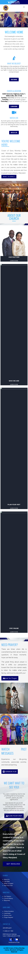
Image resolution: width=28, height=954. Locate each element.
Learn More (14, 384)
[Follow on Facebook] (11, 939)
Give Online (14, 628)
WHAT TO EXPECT (9, 176)
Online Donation (9, 911)
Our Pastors (14, 257)
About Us (6, 879)
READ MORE (14, 80)
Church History (8, 898)
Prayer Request (8, 917)
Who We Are (14, 381)
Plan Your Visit (14, 504)
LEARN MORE (13, 106)
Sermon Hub (7, 915)
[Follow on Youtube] (17, 939)
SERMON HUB (10, 771)
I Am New (7, 881)
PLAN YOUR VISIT (15, 815)
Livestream (7, 913)
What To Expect (8, 883)
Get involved (13, 864)
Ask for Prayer (11, 678)
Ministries (7, 900)
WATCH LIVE (14, 133)
